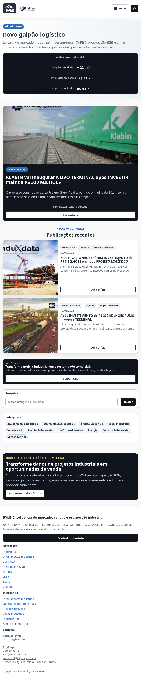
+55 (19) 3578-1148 (14, 654)
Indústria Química (71, 305)
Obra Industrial (16, 436)
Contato (7, 586)
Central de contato (70, 538)
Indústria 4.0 (68, 247)
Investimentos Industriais (22, 424)
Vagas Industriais (119, 424)
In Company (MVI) (14, 566)
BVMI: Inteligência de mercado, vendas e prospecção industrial (53, 517)
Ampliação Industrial (40, 430)
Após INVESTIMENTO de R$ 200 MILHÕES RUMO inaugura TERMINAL (97, 317)
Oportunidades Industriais (59, 424)
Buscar (128, 402)
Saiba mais (70, 378)
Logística (84, 247)
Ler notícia (74, 215)
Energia (92, 430)
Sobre (6, 581)
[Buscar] (134, 8)
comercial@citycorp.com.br (19, 658)
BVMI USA (9, 561)
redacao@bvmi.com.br (17, 639)
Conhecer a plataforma (25, 493)
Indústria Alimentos (71, 430)
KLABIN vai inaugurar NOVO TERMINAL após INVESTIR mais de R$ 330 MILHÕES (67, 180)
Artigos (7, 571)
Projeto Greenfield (103, 247)
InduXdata (9, 551)
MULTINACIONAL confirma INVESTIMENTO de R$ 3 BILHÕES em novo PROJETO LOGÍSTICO (96, 259)
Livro (6, 576)
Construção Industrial (116, 430)
